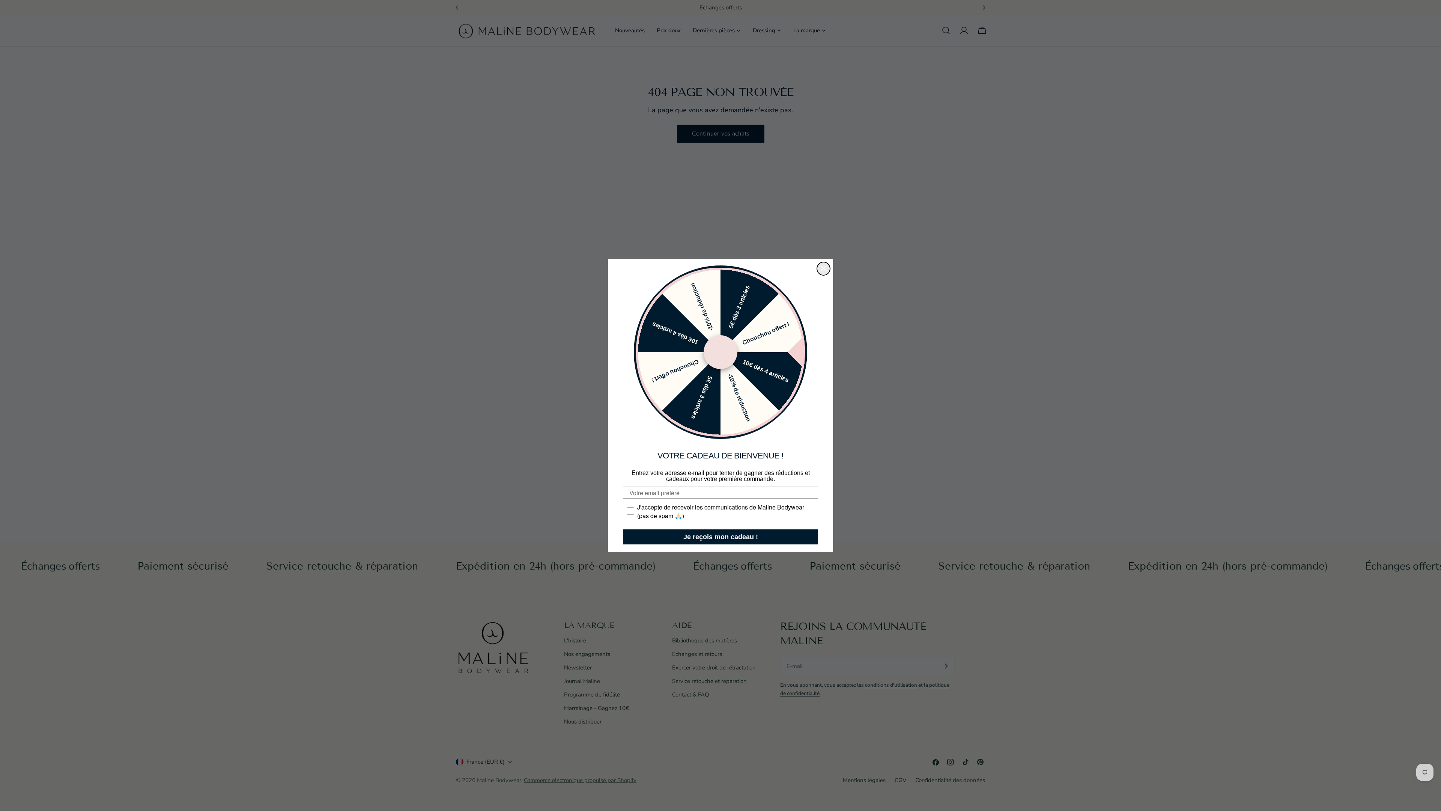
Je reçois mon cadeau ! (720, 537)
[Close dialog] (823, 268)
